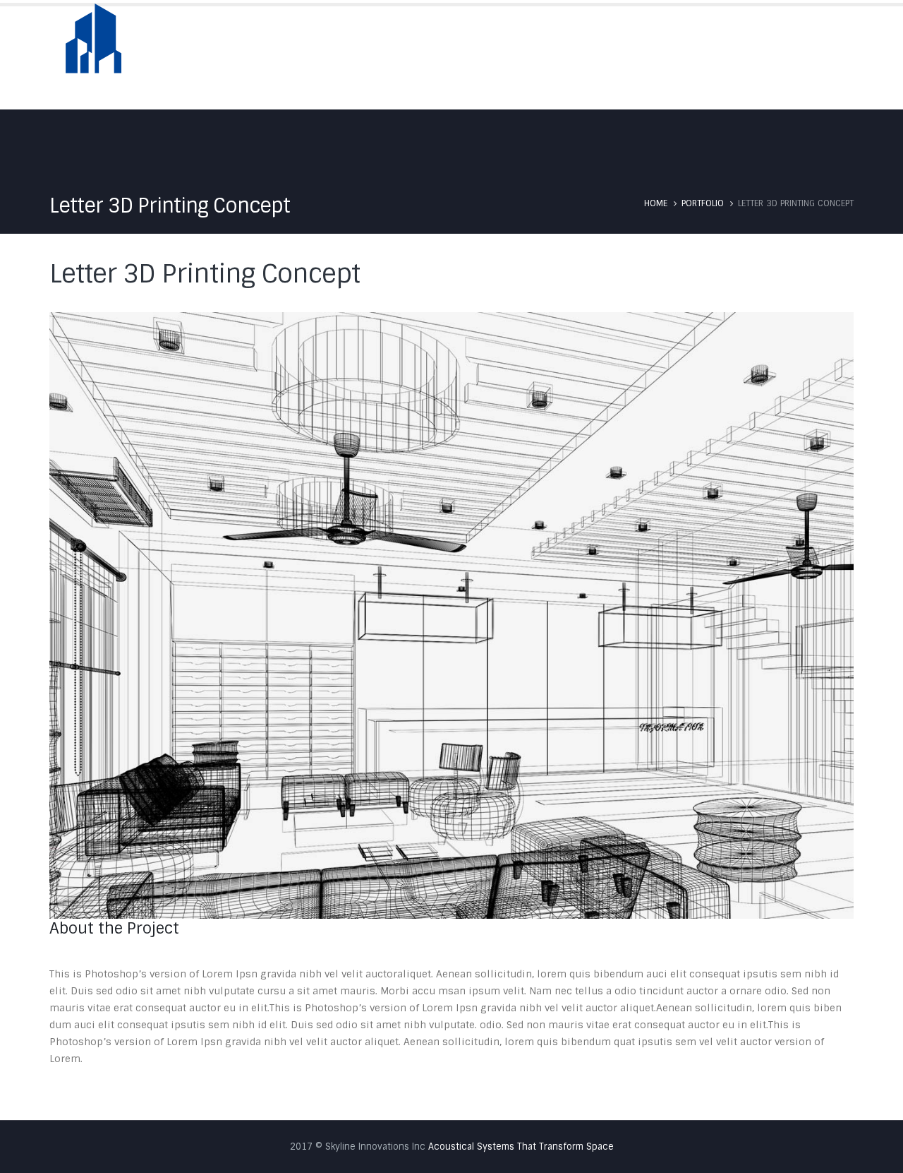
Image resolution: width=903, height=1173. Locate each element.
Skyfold (581, 58)
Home (446, 58)
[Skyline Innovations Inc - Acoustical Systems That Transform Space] (93, 48)
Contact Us (822, 58)
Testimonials (732, 58)
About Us (510, 58)
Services (650, 58)
